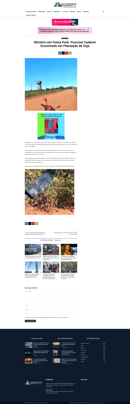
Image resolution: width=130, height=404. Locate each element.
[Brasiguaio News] (65, 5)
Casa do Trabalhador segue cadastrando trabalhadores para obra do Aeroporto (35, 233)
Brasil (79, 11)
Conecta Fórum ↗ (31, 15)
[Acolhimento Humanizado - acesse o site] (65, 22)
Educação (27, 254)
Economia (86, 11)
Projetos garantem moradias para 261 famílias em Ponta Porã (65, 233)
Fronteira (56, 11)
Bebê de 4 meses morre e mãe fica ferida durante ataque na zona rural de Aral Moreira (51, 258)
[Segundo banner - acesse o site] (65, 30)
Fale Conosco (55, 393)
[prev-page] (26, 282)
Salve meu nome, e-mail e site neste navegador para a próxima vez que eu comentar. (47, 317)
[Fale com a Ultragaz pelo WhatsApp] (51, 126)
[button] (103, 11)
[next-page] (28, 282)
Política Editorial (63, 391)
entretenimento (65, 347)
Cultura (62, 254)
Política (65, 11)
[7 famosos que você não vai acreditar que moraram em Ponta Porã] (56, 345)
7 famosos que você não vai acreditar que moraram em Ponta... (68, 344)
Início (26, 35)
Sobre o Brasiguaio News (52, 391)
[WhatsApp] (70, 53)
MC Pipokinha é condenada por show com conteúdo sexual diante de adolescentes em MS (68, 258)
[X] (63, 53)
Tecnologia (36, 355)
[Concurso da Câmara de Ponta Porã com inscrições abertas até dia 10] (33, 249)
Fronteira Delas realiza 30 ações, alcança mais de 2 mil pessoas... (41, 361)
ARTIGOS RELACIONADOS (46, 240)
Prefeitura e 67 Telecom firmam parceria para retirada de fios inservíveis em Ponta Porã (32, 276)
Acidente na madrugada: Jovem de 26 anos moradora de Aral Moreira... (69, 352)
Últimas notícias (31, 11)
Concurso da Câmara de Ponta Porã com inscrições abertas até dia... (41, 344)
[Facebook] (59, 53)
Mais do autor (58, 240)
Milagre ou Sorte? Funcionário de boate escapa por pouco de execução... (69, 361)
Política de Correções (94, 402)
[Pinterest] (66, 53)
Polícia (49, 11)
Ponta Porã (41, 11)
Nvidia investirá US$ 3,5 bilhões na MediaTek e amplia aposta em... (41, 352)
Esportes (72, 11)
